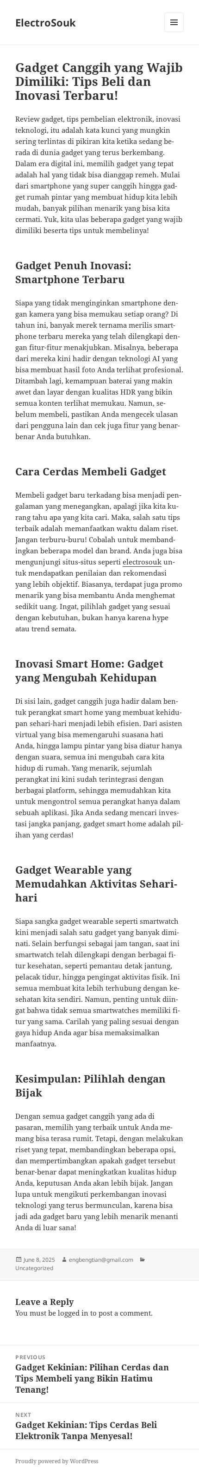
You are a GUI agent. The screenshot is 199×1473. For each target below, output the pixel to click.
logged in (73, 1312)
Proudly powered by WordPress (56, 1461)
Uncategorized (34, 1268)
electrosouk (142, 561)
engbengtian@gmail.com (101, 1260)
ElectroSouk (45, 22)
